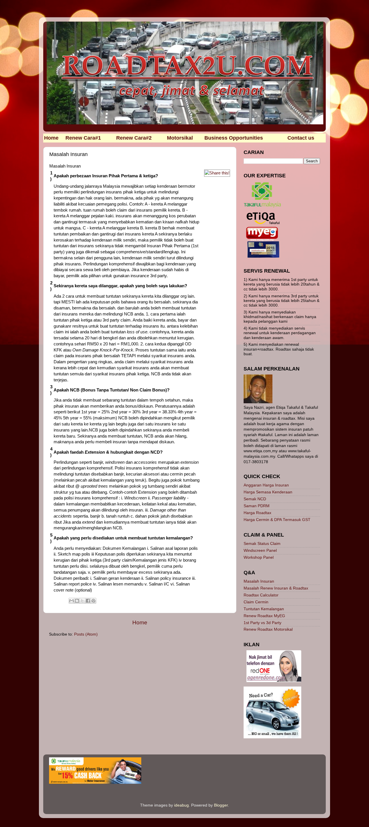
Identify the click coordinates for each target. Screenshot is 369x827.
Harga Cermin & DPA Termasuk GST (277, 520)
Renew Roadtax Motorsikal (268, 629)
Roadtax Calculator (261, 595)
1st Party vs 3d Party (262, 623)
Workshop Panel (259, 557)
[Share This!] (217, 173)
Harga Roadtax (257, 513)
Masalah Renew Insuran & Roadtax (276, 588)
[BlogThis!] (77, 601)
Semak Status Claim (262, 543)
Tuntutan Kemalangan (264, 609)
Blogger (221, 805)
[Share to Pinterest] (93, 601)
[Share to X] (82, 601)
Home (139, 622)
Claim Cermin (256, 602)
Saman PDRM (257, 506)
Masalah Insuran (259, 581)
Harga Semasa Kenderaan (268, 492)
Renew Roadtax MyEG (264, 616)
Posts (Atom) (86, 634)
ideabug (181, 805)
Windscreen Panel (260, 550)
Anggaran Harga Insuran (266, 485)
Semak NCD (255, 499)
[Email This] (71, 601)
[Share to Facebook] (88, 601)
